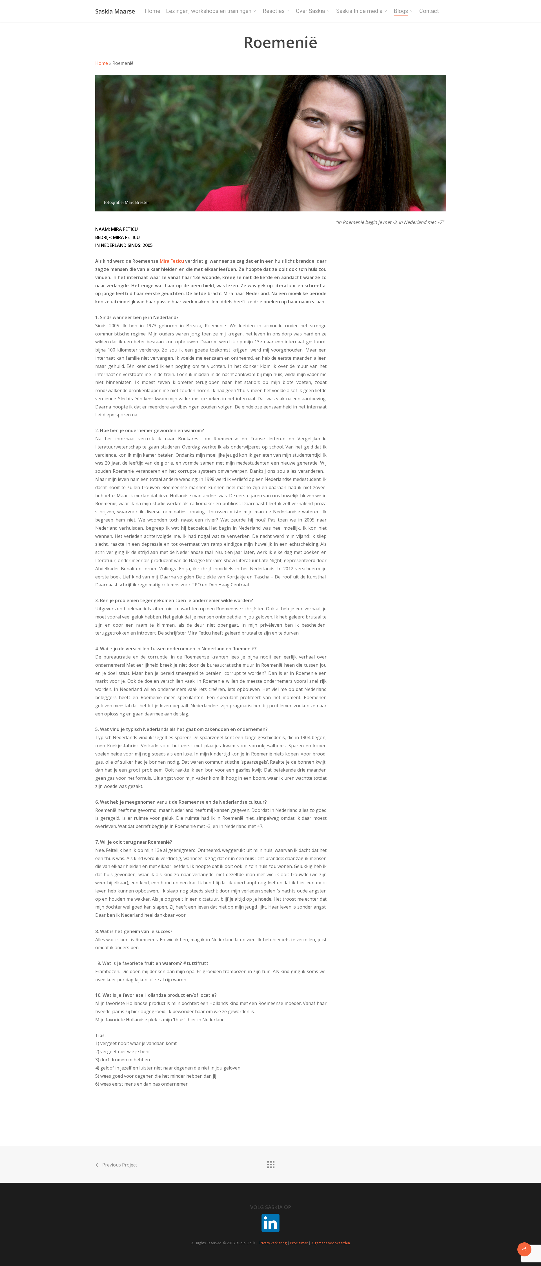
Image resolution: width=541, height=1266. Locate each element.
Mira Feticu (172, 261)
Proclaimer (299, 1243)
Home (101, 63)
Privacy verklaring (273, 1243)
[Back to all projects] (270, 1163)
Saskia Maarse (115, 11)
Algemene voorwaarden (330, 1243)
